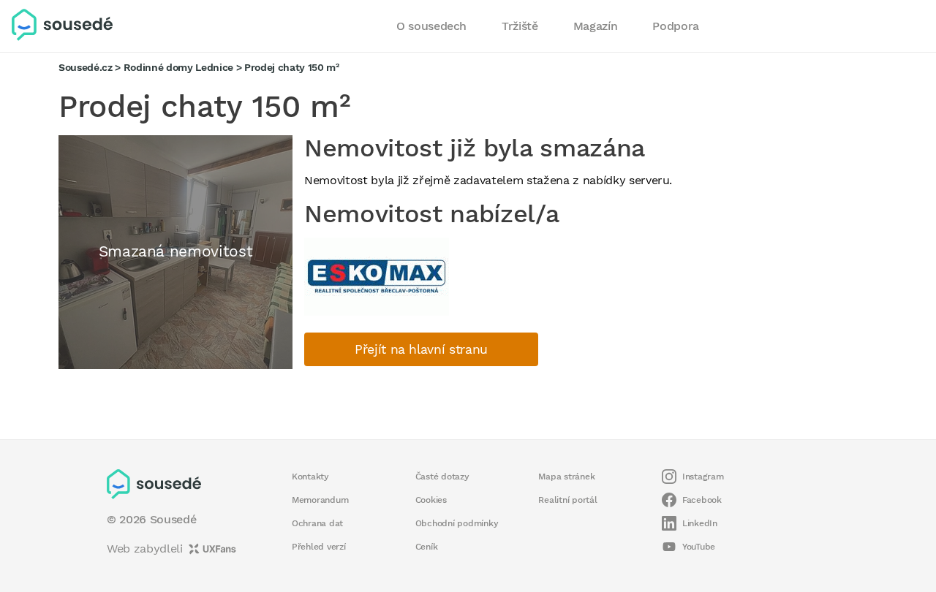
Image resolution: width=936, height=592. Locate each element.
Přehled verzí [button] (319, 547)
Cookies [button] (431, 500)
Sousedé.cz (85, 67)
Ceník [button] (426, 547)
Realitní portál (567, 500)
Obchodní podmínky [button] (457, 523)
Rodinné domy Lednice (178, 67)
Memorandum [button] (320, 500)
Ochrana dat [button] (317, 523)
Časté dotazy (442, 476)
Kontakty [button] (310, 476)
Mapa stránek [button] (566, 476)
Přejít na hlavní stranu (421, 349)
